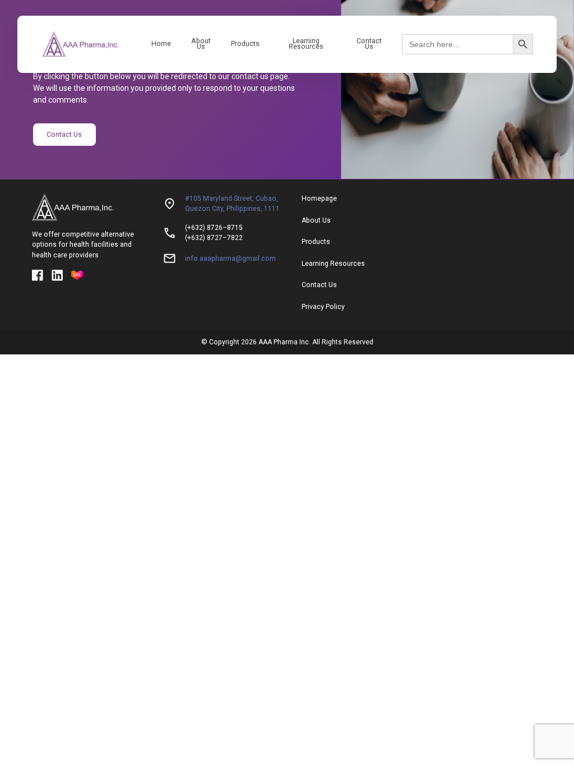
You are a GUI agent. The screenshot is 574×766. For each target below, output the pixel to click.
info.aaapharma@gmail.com (230, 258)
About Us (201, 43)
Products (245, 44)
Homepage (319, 198)
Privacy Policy (323, 307)
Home (161, 44)
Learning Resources (306, 43)
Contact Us (369, 43)
